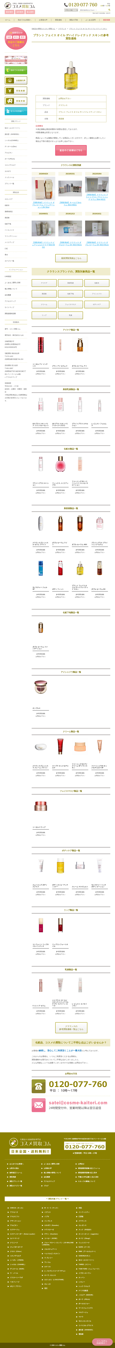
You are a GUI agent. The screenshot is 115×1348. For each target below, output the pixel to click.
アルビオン (9, 153)
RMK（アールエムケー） (87, 1251)
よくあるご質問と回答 (12, 282)
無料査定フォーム (16, 1173)
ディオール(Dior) (11, 146)
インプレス (48, 1221)
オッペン (82, 1277)
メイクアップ (9, 242)
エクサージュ (15, 1229)
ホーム (7, 20)
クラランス (82, 1221)
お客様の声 (43, 20)
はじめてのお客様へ (17, 1164)
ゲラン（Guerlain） (51, 1234)
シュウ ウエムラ (84, 1286)
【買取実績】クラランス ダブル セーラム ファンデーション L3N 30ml (43, 205)
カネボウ (8, 171)
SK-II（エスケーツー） (13, 128)
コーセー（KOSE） (51, 1238)
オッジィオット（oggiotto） (89, 1234)
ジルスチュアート (50, 1249)
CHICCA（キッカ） (17, 1208)
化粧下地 (70, 294)
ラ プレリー (48, 1258)
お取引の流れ (14, 1168)
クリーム (44, 304)
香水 (6, 255)
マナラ (81, 1317)
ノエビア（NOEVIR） (86, 1295)
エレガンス (82, 1225)
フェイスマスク (70, 304)
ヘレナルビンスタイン (52, 1253)
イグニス (47, 1212)
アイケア (44, 283)
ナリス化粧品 (83, 1290)
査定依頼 (106, 20)
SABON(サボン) (84, 1256)
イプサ (46, 1216)
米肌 (80, 1208)
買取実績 (13, 1177)
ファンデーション (11, 236)
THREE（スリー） (85, 1264)
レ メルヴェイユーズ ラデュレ (55, 1271)
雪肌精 (81, 1334)
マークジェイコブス (86, 1308)
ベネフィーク (15, 1282)
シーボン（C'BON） (17, 1260)
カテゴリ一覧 (9, 261)
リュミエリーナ (84, 1242)
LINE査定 (8, 276)
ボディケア (97, 304)
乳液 (70, 315)
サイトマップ (9, 307)
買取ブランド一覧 (16, 1181)
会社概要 (8, 295)
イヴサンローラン (85, 1273)
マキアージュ (83, 1312)
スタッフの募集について (86, 1181)
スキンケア (9, 199)
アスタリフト (15, 1216)
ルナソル (47, 1266)
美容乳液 (70, 283)
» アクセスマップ (11, 377)
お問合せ (81, 1164)
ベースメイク (9, 230)
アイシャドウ (97, 294)
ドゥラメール (9, 177)
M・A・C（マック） (51, 1208)
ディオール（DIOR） (17, 1269)
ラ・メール (14, 1273)
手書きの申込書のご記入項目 (88, 1177)
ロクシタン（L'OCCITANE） (54, 1280)
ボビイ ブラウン (16, 1286)
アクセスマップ (10, 301)
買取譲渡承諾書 (10, 313)
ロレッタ (47, 1284)
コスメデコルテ (10, 165)
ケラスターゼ (49, 1229)
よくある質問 (90, 20)
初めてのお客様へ (24, 20)
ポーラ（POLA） (85, 1299)
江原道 (81, 1216)
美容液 (44, 294)
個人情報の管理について (52, 1173)
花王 (46, 1288)
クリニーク (14, 1242)
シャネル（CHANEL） (18, 1264)
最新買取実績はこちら (71, 258)
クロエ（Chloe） (16, 1251)
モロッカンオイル (85, 1321)
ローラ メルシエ (50, 1275)
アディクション (15, 1221)
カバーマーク (15, 1238)
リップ (44, 315)
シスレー (82, 1282)
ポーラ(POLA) (10, 159)
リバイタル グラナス (86, 1325)
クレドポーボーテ (16, 1247)
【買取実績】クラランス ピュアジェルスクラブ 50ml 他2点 (43, 245)
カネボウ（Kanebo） (52, 1225)
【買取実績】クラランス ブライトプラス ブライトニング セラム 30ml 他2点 (97, 197)
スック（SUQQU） (85, 1229)
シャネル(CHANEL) (11, 140)
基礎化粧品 (9, 211)
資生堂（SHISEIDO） (12, 134)
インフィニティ (84, 1212)
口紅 (6, 248)
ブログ (46, 1186)
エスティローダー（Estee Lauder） (23, 1234)
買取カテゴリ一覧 (16, 1186)
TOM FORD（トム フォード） (89, 1269)
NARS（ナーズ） (85, 1247)
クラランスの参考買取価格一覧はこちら (71, 1027)
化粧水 (96, 283)
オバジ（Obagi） (85, 1238)
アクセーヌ (14, 1212)
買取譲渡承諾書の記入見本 (87, 1173)
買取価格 (58, 20)
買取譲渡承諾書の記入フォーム (89, 1168)
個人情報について (11, 289)
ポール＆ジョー (84, 1303)
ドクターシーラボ (16, 1277)
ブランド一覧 (9, 183)
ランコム (47, 1262)
